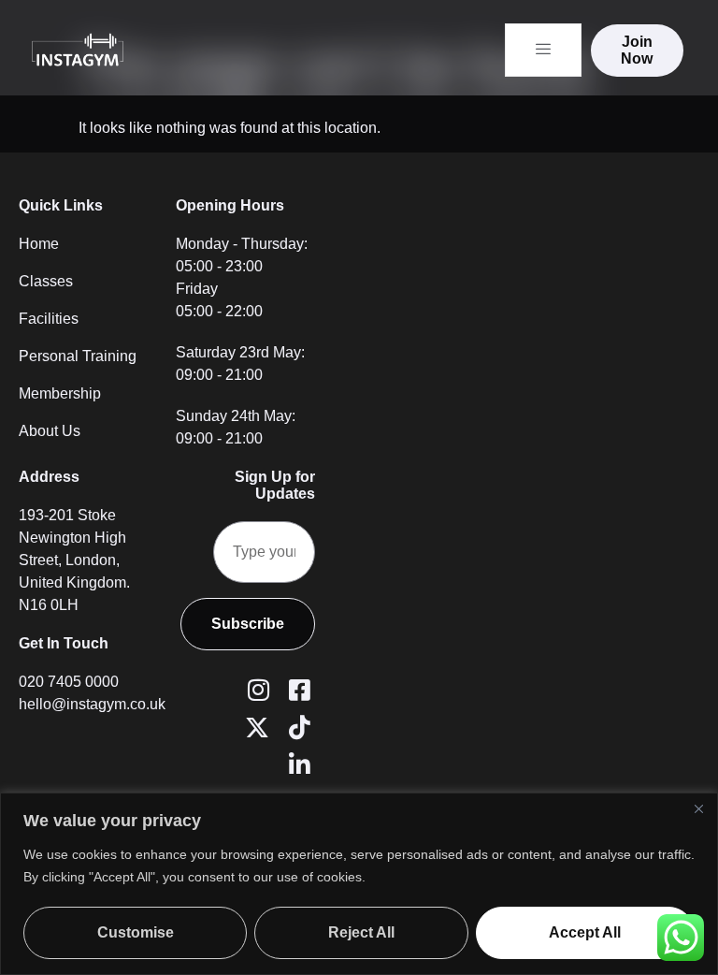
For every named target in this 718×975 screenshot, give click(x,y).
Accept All (585, 932)
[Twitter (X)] (255, 725)
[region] (359, 884)
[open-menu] (543, 50)
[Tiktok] (296, 725)
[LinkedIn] (296, 763)
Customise (135, 932)
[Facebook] (296, 688)
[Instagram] (255, 688)
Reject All (361, 932)
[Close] (698, 808)
